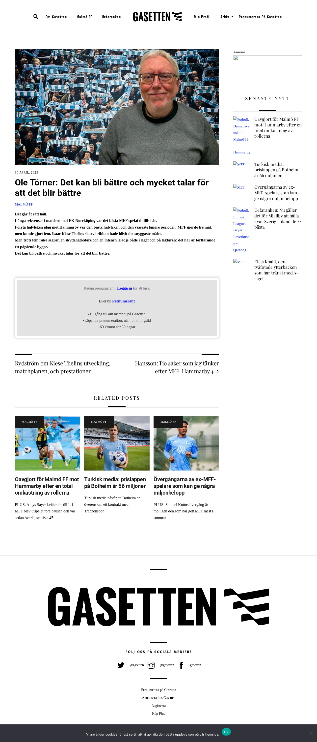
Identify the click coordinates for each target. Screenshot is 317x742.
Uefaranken (111, 16)
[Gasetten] (157, 16)
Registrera (159, 706)
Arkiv (224, 16)
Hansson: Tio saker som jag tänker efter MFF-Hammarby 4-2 (177, 367)
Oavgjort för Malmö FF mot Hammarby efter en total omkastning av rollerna (47, 486)
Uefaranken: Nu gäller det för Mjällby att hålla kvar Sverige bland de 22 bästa (277, 218)
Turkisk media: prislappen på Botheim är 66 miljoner (115, 482)
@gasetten (136, 665)
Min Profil (202, 16)
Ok (226, 732)
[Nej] (310, 733)
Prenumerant (123, 301)
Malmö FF (84, 16)
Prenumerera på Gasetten (260, 16)
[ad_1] (267, 59)
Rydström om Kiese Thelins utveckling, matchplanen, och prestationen (62, 367)
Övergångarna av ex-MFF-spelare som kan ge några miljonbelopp (185, 486)
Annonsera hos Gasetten (158, 698)
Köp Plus (158, 713)
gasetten (195, 665)
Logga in (124, 288)
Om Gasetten (56, 16)
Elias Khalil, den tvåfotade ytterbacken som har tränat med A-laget (276, 270)
